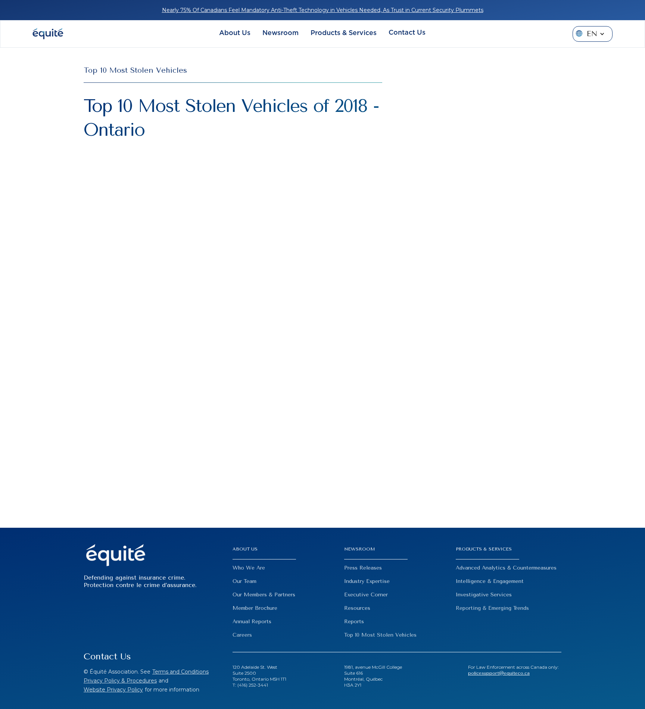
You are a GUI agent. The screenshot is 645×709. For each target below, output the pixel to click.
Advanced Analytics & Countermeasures (506, 568)
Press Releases (363, 568)
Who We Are (249, 568)
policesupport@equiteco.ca (499, 673)
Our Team (244, 581)
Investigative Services (484, 595)
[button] (234, 34)
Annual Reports (252, 621)
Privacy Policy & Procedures (120, 680)
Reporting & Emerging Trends (492, 608)
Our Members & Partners (264, 595)
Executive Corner (366, 595)
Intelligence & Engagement (490, 581)
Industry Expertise (367, 581)
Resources (357, 608)
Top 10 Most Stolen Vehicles (380, 635)
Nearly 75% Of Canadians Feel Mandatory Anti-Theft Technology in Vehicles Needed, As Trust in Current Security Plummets (322, 10)
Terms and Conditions (180, 671)
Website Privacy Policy (113, 689)
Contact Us (407, 32)
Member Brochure (255, 608)
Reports (354, 621)
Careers (242, 635)
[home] (47, 33)
